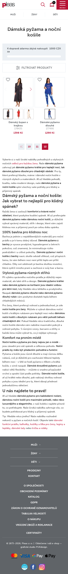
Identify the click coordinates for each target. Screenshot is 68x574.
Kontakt (34, 476)
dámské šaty (18, 428)
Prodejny (34, 470)
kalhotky (24, 424)
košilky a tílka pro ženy (42, 424)
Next (31, 89)
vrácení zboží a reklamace (34, 524)
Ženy (34, 14)
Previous (5, 89)
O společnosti (34, 485)
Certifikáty (34, 532)
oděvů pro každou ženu (25, 163)
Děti (55, 14)
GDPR (34, 502)
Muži (13, 14)
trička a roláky (39, 428)
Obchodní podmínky (34, 491)
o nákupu (34, 519)
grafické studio (28, 547)
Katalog (34, 496)
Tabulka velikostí (34, 513)
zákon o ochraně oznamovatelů (34, 508)
